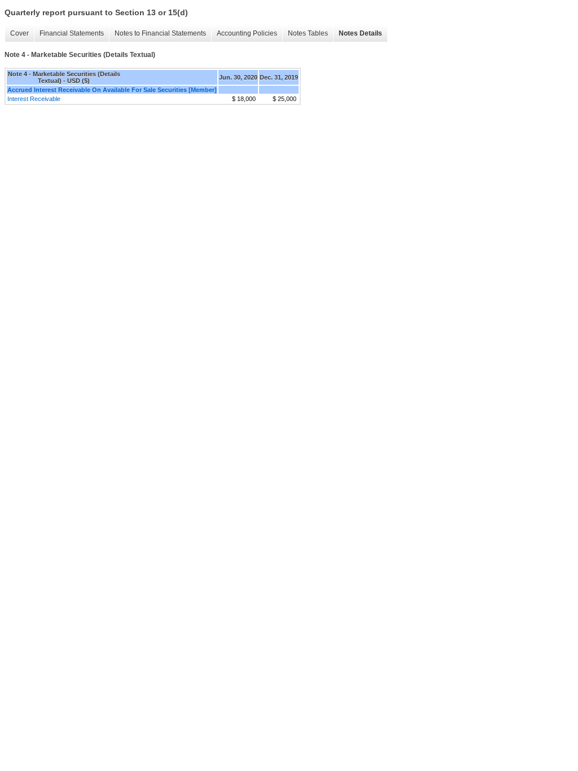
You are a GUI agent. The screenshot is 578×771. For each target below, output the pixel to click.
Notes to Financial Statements (160, 33)
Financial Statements (72, 33)
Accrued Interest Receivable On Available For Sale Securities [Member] (112, 89)
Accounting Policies (247, 33)
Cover (19, 33)
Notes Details (360, 33)
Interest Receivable (33, 98)
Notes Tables (308, 33)
